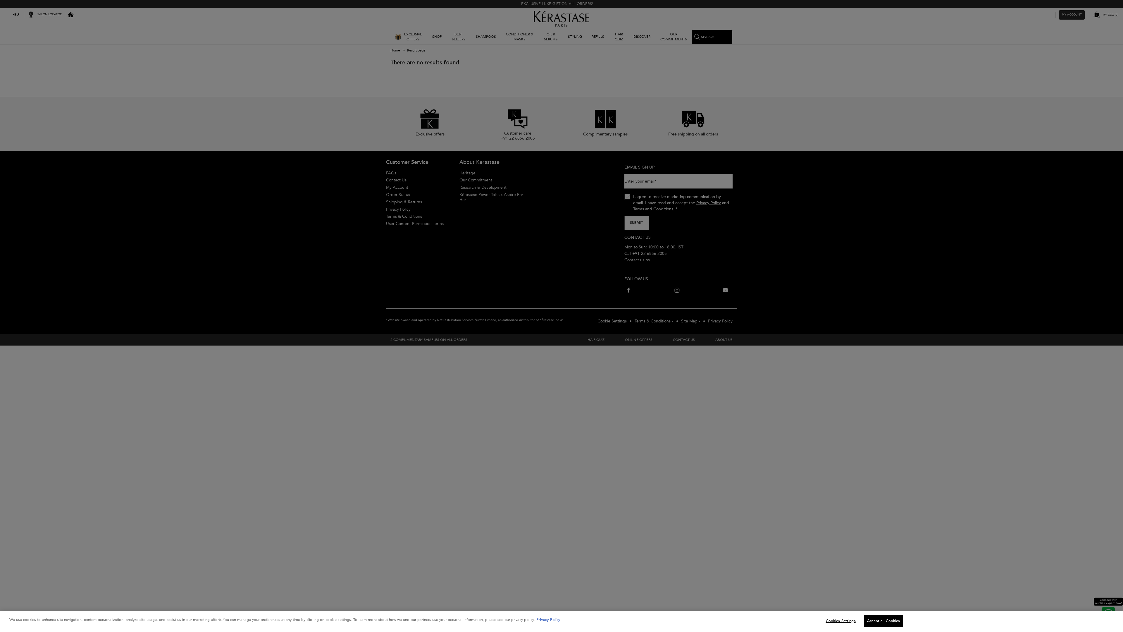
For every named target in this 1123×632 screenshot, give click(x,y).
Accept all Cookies (883, 621)
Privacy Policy (548, 619)
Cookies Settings (841, 621)
